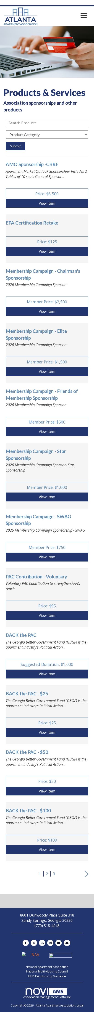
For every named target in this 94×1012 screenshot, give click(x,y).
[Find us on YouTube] (58, 943)
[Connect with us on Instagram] (50, 943)
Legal (80, 1005)
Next (86, 874)
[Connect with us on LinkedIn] (42, 943)
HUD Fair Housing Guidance (47, 976)
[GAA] (60, 956)
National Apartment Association (47, 967)
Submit (15, 146)
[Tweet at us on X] (34, 943)
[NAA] (34, 956)
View (47, 203)
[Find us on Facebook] (26, 943)
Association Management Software (47, 997)
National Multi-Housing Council (47, 971)
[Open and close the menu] (63, 15)
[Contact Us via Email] (67, 943)
